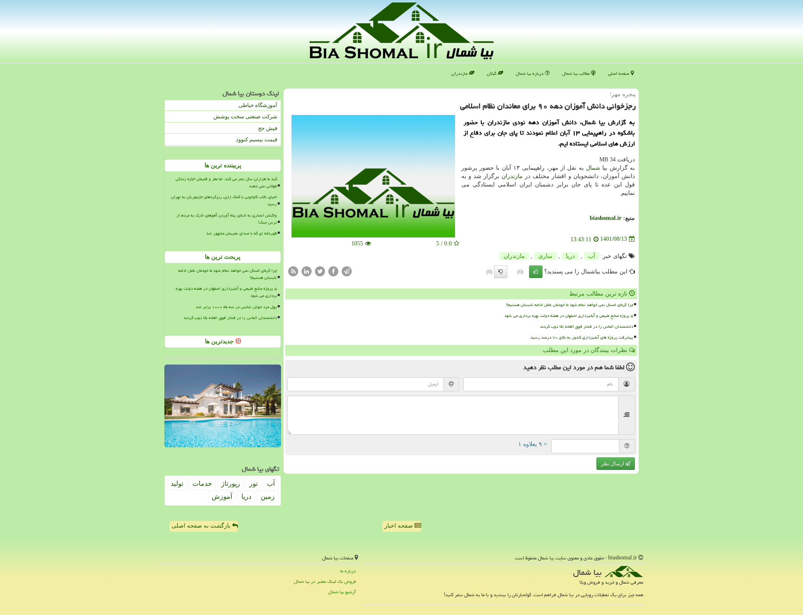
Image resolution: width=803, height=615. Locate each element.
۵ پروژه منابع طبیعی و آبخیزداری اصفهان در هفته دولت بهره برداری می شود (568, 315)
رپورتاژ (230, 483)
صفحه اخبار (399, 526)
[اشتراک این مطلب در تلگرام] (347, 271)
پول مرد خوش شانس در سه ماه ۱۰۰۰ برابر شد (236, 307)
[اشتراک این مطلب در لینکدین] (306, 271)
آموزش (222, 496)
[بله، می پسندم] (535, 271)
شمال (593, 168)
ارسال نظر (613, 464)
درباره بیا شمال (530, 73)
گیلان (492, 73)
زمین (268, 496)
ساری (545, 256)
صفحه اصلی (619, 73)
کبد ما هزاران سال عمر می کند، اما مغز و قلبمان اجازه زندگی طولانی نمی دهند (226, 182)
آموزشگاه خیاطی (257, 105)
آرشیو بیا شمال (342, 591)
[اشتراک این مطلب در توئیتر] (320, 271)
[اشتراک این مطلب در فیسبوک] (333, 271)
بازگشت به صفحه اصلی (201, 526)
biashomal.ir (605, 218)
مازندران (460, 73)
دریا (570, 256)
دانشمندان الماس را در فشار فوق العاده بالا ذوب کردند (586, 326)
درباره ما (348, 571)
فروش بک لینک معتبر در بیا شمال (325, 581)
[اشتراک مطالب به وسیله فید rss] (293, 271)
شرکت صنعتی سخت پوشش (245, 116)
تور (253, 483)
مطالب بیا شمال (576, 73)
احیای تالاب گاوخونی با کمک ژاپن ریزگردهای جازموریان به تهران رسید (224, 200)
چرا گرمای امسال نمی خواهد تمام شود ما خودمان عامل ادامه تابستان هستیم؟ (569, 305)
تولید (177, 483)
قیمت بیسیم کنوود (256, 139)
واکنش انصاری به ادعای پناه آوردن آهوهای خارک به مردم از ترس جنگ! (226, 219)
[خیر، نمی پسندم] (500, 271)
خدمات (202, 483)
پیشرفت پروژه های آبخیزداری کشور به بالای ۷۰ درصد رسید (581, 337)
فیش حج (267, 128)
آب (591, 256)
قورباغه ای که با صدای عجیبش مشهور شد (241, 233)
